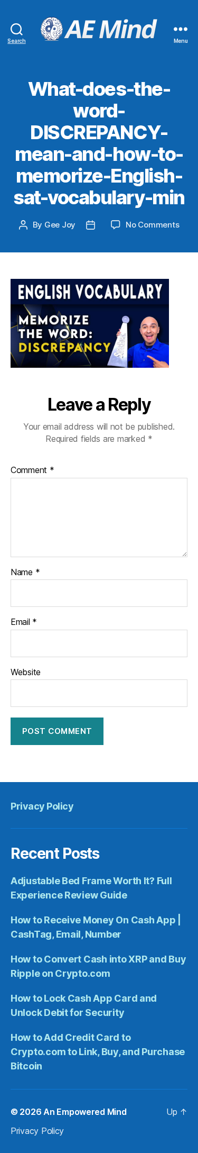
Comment (32, 470)
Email (24, 622)
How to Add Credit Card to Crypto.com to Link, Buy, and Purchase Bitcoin (98, 1052)
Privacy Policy (42, 806)
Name (25, 572)
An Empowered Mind (84, 1111)
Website (26, 672)
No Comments (152, 225)
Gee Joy (60, 225)
